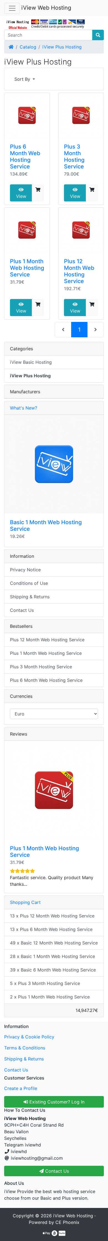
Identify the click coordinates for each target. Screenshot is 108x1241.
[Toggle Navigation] (12, 8)
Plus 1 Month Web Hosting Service (27, 268)
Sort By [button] (23, 79)
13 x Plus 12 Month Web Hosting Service (52, 916)
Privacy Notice (25, 569)
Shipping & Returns (30, 596)
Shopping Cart (25, 902)
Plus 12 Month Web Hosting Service (79, 271)
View (21, 196)
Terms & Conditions (24, 1048)
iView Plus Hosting (62, 47)
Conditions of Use (29, 583)
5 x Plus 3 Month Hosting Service (45, 983)
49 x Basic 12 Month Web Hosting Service (54, 943)
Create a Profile (20, 1088)
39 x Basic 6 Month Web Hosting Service (53, 970)
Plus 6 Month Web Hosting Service (25, 156)
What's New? (23, 408)
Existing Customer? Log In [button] (56, 1102)
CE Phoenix (67, 1222)
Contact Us (22, 610)
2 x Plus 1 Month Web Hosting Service (50, 997)
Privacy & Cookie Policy (29, 1037)
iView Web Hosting (46, 7)
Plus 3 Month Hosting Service (74, 156)
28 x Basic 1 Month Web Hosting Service (52, 956)
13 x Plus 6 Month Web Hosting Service (51, 929)
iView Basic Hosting (31, 362)
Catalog (28, 47)
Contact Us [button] (56, 1171)
